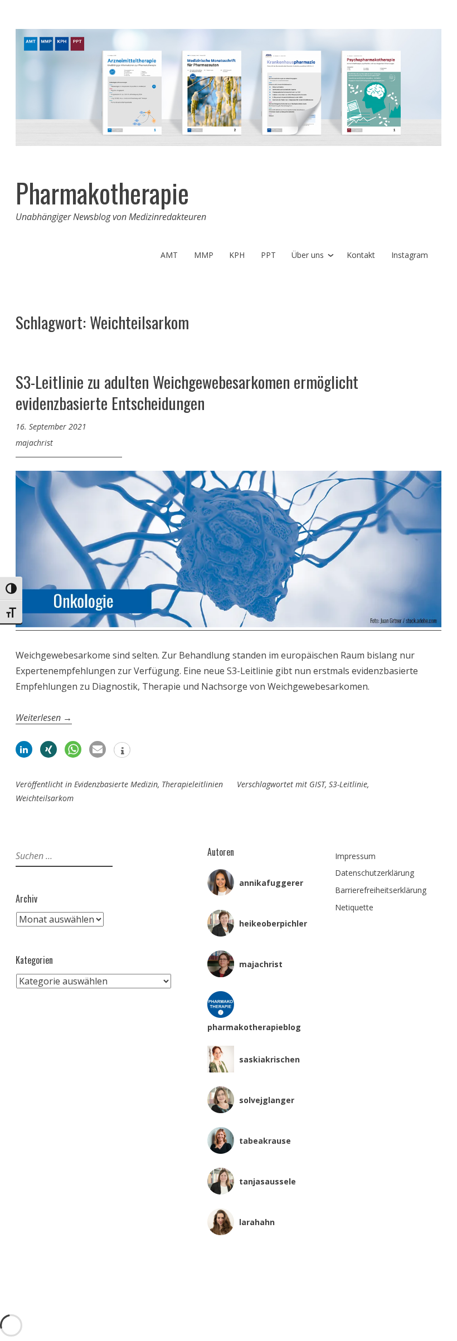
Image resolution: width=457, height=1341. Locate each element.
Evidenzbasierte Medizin (116, 784)
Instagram (409, 255)
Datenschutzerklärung (374, 872)
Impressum (355, 856)
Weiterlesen (44, 717)
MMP (203, 255)
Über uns (307, 255)
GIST (317, 784)
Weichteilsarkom (45, 798)
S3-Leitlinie (348, 784)
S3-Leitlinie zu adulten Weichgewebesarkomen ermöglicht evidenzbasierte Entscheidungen (187, 392)
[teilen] (24, 749)
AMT (169, 255)
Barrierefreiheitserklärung (380, 890)
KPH (237, 255)
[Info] (122, 751)
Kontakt (361, 255)
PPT (268, 255)
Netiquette (354, 907)
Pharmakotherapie (102, 192)
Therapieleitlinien (192, 784)
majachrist (34, 442)
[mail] (97, 749)
